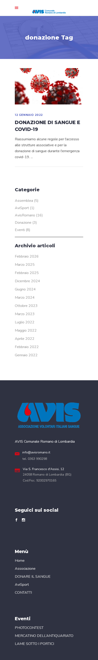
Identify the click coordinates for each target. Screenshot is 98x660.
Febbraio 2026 (27, 256)
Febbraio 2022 (27, 347)
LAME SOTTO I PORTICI (34, 643)
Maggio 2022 (26, 330)
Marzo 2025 (25, 264)
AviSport (22, 208)
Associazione (25, 568)
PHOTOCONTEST (29, 627)
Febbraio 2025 (27, 273)
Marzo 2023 (25, 314)
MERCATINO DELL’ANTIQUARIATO (44, 635)
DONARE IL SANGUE (33, 576)
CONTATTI (23, 592)
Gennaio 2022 (26, 355)
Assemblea (24, 200)
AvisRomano (25, 215)
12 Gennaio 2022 (29, 115)
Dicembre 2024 (27, 281)
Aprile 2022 (24, 338)
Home (20, 560)
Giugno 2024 (25, 289)
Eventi (20, 230)
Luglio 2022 (24, 322)
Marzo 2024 (25, 297)
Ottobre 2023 (26, 305)
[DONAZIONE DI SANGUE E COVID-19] (49, 86)
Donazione (23, 222)
